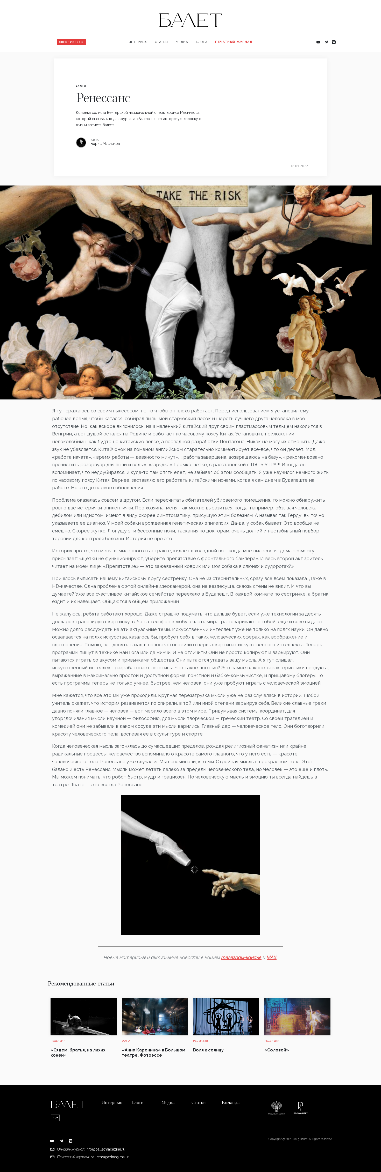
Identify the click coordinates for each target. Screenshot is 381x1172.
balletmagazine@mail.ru (110, 1157)
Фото (183, 58)
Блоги (201, 42)
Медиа (182, 42)
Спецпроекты (71, 42)
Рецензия (166, 58)
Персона (139, 58)
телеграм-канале (241, 957)
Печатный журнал (233, 42)
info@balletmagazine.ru (105, 1149)
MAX (272, 957)
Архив (223, 58)
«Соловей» (276, 1050)
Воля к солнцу (208, 1050)
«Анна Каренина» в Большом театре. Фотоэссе (153, 1053)
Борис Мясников (105, 144)
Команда (230, 1103)
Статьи (161, 42)
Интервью (138, 42)
